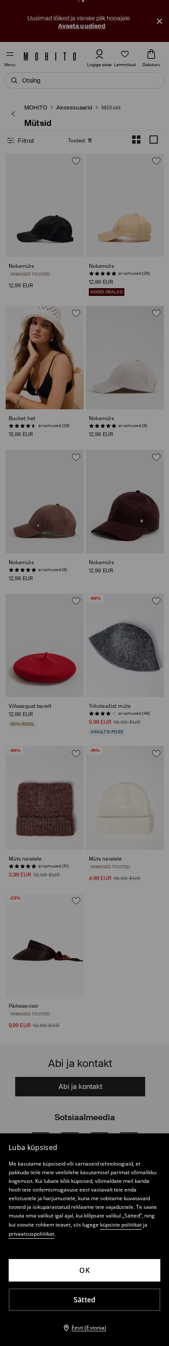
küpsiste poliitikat (121, 1224)
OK (84, 1270)
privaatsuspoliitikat (31, 1233)
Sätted (85, 1299)
